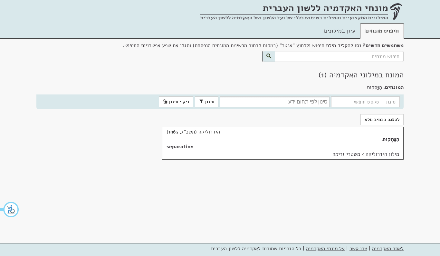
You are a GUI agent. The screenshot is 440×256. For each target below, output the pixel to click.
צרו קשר (358, 248)
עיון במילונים (339, 30)
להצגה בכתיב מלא (382, 119)
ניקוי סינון (178, 102)
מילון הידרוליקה (382, 154)
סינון (209, 102)
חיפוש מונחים (382, 30)
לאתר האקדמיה (388, 248)
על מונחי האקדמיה (325, 248)
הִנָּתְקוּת (390, 139)
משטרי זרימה (346, 154)
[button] (9, 210)
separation (180, 146)
